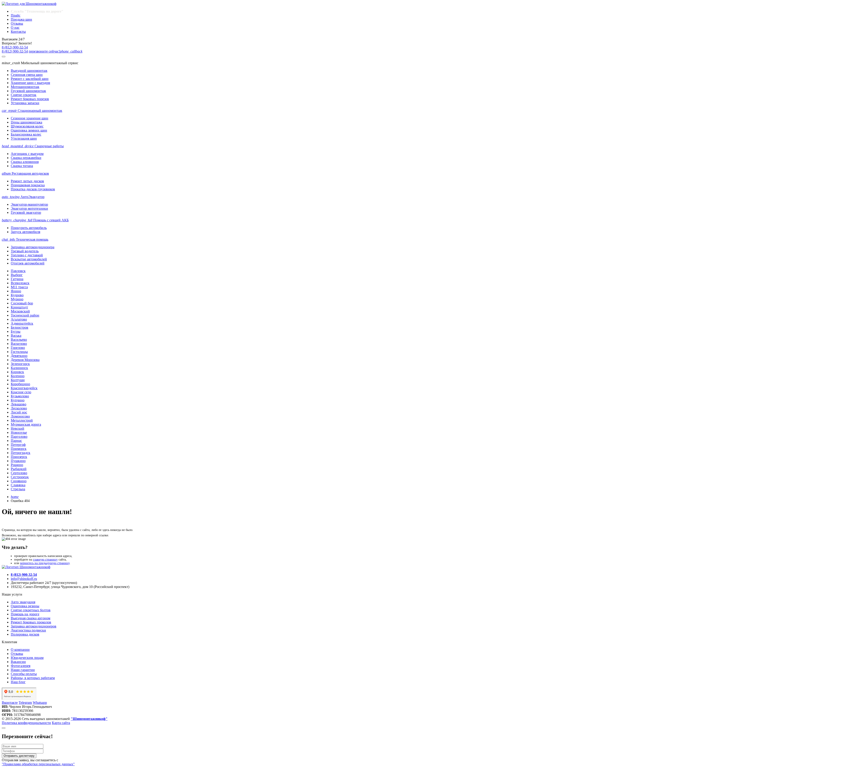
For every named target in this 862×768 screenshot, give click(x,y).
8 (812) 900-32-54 (15, 47)
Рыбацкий (18, 469)
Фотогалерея (20, 666)
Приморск (18, 449)
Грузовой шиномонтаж (28, 91)
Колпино (17, 376)
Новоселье (19, 432)
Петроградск (20, 453)
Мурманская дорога (26, 424)
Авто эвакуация (23, 602)
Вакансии (18, 662)
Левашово (18, 404)
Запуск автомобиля (25, 232)
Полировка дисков (25, 634)
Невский (17, 428)
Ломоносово (20, 416)
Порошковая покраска (28, 185)
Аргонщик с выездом (27, 154)
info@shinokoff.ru (24, 579)
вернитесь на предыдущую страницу (45, 563)
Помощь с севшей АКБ (35, 220)
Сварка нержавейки (26, 158)
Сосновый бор (22, 303)
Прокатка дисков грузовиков (33, 189)
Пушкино (18, 461)
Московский (20, 311)
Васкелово (19, 343)
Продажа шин (21, 19)
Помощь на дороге (25, 614)
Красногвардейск (24, 388)
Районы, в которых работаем (33, 678)
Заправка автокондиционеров (33, 626)
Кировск (17, 372)
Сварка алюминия (25, 162)
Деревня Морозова (25, 360)
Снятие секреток (23, 95)
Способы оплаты (24, 674)
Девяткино (19, 356)
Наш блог (18, 682)
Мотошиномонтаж (25, 87)
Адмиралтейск (22, 323)
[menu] (3, 56)
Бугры (15, 331)
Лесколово (19, 408)
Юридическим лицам (27, 658)
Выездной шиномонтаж (29, 71)
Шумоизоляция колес (27, 126)
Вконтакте (10, 702)
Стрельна (18, 489)
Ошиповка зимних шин (29, 130)
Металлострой (22, 420)
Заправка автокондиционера (32, 247)
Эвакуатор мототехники (29, 208)
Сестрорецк (20, 477)
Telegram (25, 702)
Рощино (17, 465)
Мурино (17, 299)
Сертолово (19, 473)
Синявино (18, 481)
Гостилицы (19, 352)
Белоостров (19, 327)
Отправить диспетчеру (19, 755)
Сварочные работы (33, 146)
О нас (15, 27)
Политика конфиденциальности (26, 723)
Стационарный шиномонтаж (32, 110)
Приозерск (19, 457)
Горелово (18, 348)
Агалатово (19, 319)
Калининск (19, 368)
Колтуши (18, 380)
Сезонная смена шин (27, 75)
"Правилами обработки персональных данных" (38, 764)
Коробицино (20, 384)
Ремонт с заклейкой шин (29, 79)
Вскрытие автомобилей (29, 259)
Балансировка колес (26, 134)
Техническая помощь (25, 239)
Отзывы (17, 23)
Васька (16, 335)
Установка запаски (25, 103)
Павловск (18, 271)
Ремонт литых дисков (27, 181)
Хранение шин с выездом (30, 83)
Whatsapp (40, 702)
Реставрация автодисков (25, 173)
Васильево (19, 339)
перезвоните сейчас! (55, 51)
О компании (20, 649)
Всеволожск (20, 283)
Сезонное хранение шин (29, 118)
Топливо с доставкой (27, 255)
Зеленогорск (20, 364)
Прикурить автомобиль (29, 228)
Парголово (19, 436)
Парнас (16, 440)
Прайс (15, 15)
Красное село (21, 392)
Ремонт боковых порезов (30, 99)
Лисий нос (19, 412)
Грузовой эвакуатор (26, 212)
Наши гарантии (23, 670)
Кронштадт (19, 307)
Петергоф (18, 445)
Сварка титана (22, 166)
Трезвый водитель (25, 251)
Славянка (18, 485)
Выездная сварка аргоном (30, 618)
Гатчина (17, 279)
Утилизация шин (24, 138)
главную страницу (45, 559)
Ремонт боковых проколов (31, 622)
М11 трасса (19, 287)
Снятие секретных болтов (31, 610)
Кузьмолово (20, 396)
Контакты (18, 31)
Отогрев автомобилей (27, 263)
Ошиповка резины (25, 606)
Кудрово (17, 295)
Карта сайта (61, 723)
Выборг (17, 275)
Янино (16, 291)
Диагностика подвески (28, 630)
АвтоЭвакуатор (23, 197)
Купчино (17, 400)
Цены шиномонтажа (26, 122)
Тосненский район (25, 315)
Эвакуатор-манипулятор (29, 204)
